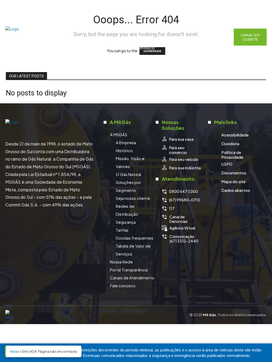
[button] (223, 37)
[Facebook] (232, 6)
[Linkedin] (253, 6)
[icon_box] (178, 139)
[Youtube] (263, 6)
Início (14, 351)
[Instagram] (242, 6)
